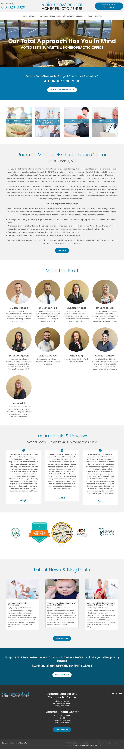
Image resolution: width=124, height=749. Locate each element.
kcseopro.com (96, 745)
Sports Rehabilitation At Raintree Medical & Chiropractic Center (101, 604)
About (32, 16)
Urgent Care (55, 16)
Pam (100, 501)
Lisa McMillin (19, 403)
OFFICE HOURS (62, 729)
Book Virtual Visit (94, 16)
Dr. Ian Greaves (48, 355)
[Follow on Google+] (120, 693)
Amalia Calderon (105, 355)
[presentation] (60, 545)
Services (79, 16)
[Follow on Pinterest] (116, 693)
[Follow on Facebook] (109, 693)
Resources (27, 608)
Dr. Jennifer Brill (105, 308)
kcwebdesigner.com (82, 745)
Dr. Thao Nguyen (19, 355)
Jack (62, 497)
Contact (5, 743)
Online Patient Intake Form (19, 743)
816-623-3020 (13, 7)
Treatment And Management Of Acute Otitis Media (61, 604)
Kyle (11, 608)
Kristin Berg (76, 355)
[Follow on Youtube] (112, 693)
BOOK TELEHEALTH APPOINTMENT (108, 6)
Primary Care (42, 16)
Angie (23, 500)
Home (24, 16)
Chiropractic (68, 16)
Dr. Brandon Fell (47, 308)
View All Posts (62, 638)
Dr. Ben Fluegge (19, 308)
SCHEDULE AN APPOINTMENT (62, 90)
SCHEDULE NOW (62, 674)
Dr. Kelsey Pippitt (76, 308)
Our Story (62, 250)
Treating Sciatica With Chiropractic (18, 604)
